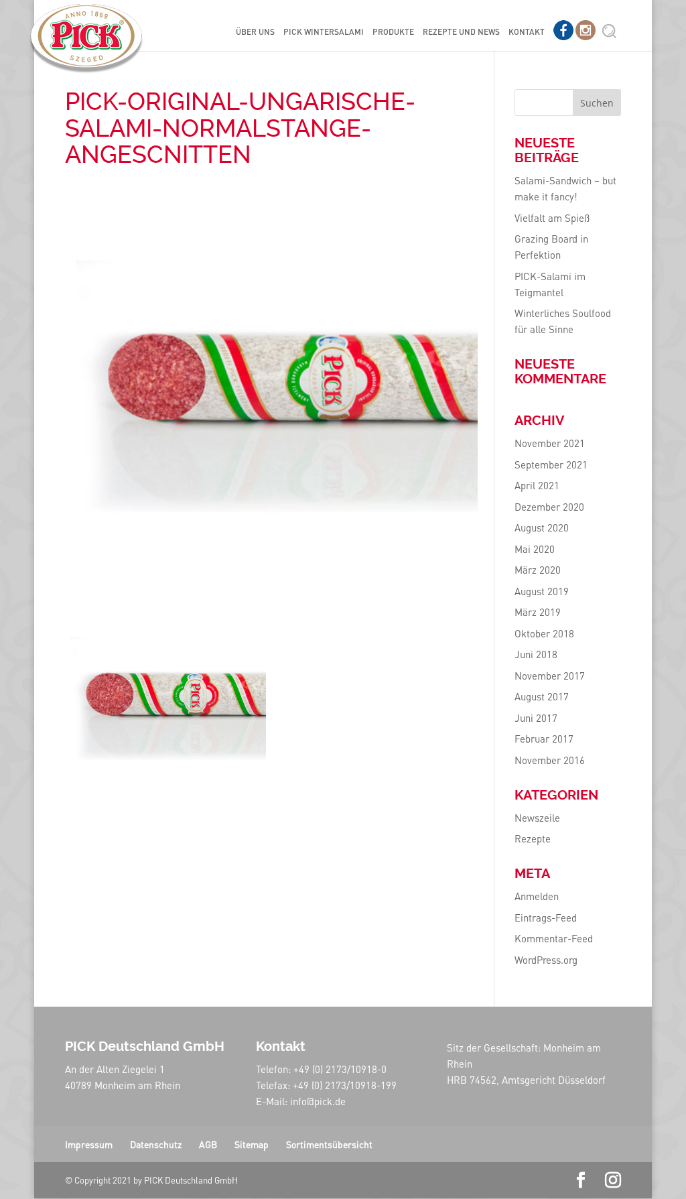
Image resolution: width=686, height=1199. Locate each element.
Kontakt (526, 32)
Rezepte (532, 838)
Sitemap (251, 1144)
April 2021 (536, 485)
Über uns (255, 32)
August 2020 (541, 527)
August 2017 (541, 696)
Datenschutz (156, 1144)
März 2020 (537, 569)
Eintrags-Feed (545, 917)
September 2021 (551, 464)
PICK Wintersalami (323, 32)
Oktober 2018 (544, 633)
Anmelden (536, 896)
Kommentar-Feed (553, 938)
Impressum (89, 1144)
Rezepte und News (461, 32)
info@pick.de (318, 1101)
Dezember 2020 (549, 506)
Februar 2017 (543, 738)
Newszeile (537, 817)
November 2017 (549, 675)
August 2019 (541, 591)
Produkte (393, 32)
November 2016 (549, 760)
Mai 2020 (534, 549)
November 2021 (549, 443)
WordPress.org (545, 959)
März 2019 (537, 612)
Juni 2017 (535, 717)
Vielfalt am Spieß (552, 218)
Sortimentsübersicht (329, 1144)
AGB (208, 1144)
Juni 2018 (535, 654)
